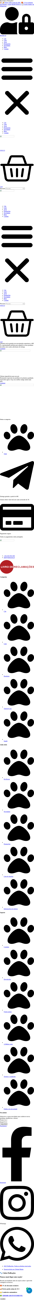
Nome (2, 1120)
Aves (5, 42)
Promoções (7, 44)
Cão (5, 39)
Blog (5, 47)
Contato (6, 49)
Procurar (2, 188)
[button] (17, 85)
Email (2, 1122)
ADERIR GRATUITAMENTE (12, 1295)
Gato (5, 40)
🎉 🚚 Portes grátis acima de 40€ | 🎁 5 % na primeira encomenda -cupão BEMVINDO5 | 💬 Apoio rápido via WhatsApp (17, 4)
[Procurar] (24, 189)
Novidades (7, 45)
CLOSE (3, 1299)
